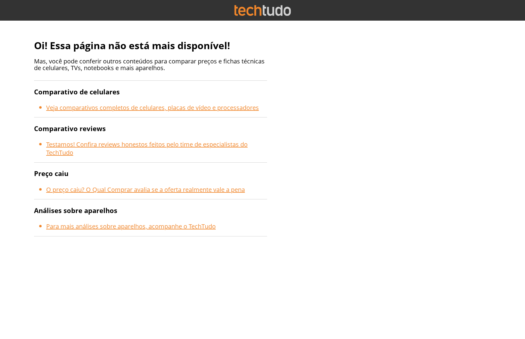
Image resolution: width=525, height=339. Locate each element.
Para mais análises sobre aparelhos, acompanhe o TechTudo (131, 226)
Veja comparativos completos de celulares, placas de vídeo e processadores (152, 107)
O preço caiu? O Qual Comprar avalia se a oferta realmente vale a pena (145, 189)
